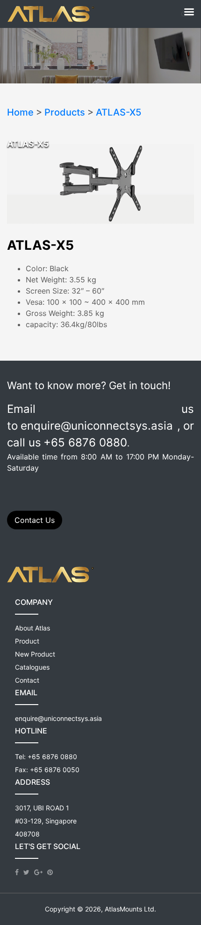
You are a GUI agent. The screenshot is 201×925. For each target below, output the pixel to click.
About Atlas (32, 628)
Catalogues (32, 667)
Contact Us (34, 520)
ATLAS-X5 (118, 112)
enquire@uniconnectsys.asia (58, 718)
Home (20, 112)
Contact (27, 680)
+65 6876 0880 (52, 757)
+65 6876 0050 (54, 770)
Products (64, 112)
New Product (35, 654)
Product (27, 641)
